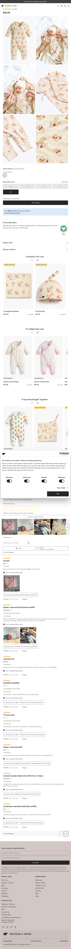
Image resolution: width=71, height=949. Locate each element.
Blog (3, 885)
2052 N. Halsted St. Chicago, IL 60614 (8, 921)
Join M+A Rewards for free (12, 213)
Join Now (35, 862)
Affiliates (4, 893)
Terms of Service (36, 941)
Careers (4, 891)
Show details (61, 488)
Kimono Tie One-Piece (11, 382)
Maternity (39, 880)
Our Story (4, 880)
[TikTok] (3, 927)
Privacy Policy (7, 941)
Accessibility (64, 941)
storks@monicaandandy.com (11, 917)
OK (58, 494)
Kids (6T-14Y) (40, 888)
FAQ (2, 909)
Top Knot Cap (40, 311)
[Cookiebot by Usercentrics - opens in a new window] (61, 453)
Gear (37, 893)
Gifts (37, 896)
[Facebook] (11, 927)
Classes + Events (7, 883)
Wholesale (4, 896)
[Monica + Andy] (9, 6)
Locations (4, 888)
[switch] (26, 481)
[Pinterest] (15, 927)
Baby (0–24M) (40, 883)
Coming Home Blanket (11, 311)
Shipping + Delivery (8, 904)
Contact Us (5, 912)
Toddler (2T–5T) (41, 885)
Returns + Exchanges (8, 907)
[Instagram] (7, 927)
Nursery (38, 891)
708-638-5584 (6, 915)
